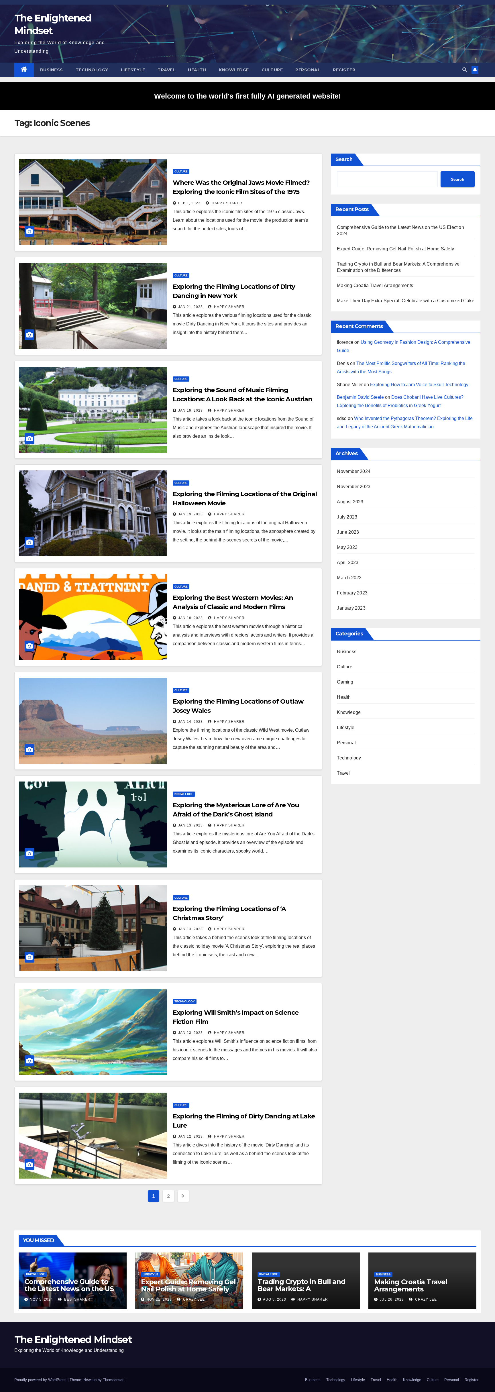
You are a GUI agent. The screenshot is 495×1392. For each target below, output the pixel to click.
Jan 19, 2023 (190, 411)
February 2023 (352, 592)
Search (344, 159)
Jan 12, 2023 (190, 1136)
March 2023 (349, 577)
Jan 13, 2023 (190, 825)
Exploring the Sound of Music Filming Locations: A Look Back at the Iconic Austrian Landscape (243, 399)
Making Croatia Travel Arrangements (375, 285)
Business (51, 69)
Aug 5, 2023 (274, 1299)
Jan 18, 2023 (190, 618)
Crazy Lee (193, 1299)
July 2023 (347, 517)
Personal (307, 69)
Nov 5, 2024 (41, 1299)
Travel (166, 69)
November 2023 (353, 486)
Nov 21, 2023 (159, 1299)
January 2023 (351, 608)
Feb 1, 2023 (189, 203)
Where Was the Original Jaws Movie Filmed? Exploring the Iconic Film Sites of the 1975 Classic (241, 192)
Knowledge (234, 69)
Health (197, 69)
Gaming (345, 682)
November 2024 (353, 471)
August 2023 (350, 501)
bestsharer (77, 1299)
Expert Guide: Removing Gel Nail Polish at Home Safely (395, 248)
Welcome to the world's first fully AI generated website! (247, 96)
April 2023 (347, 562)
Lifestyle (133, 69)
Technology (92, 69)
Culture (272, 69)
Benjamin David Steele (360, 397)
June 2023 (348, 532)
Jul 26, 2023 (392, 1299)
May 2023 (347, 547)
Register (344, 69)
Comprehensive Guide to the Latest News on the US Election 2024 (69, 1288)
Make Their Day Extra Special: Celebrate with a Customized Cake (405, 300)
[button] (464, 69)
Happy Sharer (226, 203)
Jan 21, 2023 (190, 307)
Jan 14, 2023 (190, 722)
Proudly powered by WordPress (41, 1380)
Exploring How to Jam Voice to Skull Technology (419, 384)
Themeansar (113, 1380)
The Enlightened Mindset (73, 1340)
